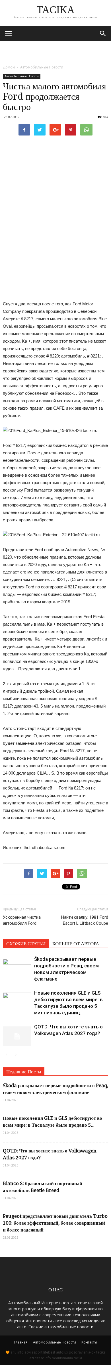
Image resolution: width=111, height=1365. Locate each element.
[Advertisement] (55, 51)
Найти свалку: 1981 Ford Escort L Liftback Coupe (84, 920)
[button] (103, 33)
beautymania (62, 1358)
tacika (101, 1352)
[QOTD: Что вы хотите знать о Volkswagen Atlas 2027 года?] (17, 1033)
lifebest (49, 1352)
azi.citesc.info (40, 1358)
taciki (78, 1358)
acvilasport (33, 1352)
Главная (21, 1342)
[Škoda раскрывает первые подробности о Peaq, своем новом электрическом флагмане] (17, 966)
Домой (9, 67)
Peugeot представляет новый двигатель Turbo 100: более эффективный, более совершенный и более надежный (55, 1223)
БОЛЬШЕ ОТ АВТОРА (75, 943)
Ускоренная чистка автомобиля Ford (22, 920)
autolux (62, 1352)
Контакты (89, 1342)
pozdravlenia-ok (82, 1352)
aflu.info (17, 1352)
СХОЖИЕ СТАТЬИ (26, 943)
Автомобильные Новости (22, 76)
